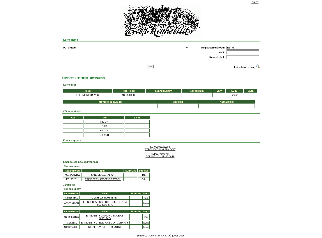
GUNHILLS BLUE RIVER (105, 197)
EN (253, 2)
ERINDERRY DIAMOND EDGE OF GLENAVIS (105, 217)
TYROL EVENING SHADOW (160, 149)
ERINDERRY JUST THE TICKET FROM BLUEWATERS (105, 203)
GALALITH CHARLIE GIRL (160, 156)
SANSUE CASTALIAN (102, 175)
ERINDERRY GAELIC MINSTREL (105, 227)
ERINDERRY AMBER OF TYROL (103, 179)
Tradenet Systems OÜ (159, 235)
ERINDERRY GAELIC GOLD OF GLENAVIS (105, 222)
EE (256, 2)
